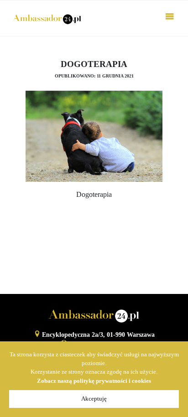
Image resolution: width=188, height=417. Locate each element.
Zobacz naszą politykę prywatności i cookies (94, 381)
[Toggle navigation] (170, 18)
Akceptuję (94, 399)
